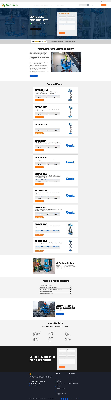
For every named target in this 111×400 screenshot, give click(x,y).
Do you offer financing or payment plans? (46, 291)
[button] (39, 41)
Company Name (70, 353)
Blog (71, 398)
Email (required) (70, 15)
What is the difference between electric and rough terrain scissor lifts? (51, 289)
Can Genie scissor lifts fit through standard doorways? (48, 287)
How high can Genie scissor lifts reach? (46, 285)
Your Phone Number (62, 353)
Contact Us (66, 268)
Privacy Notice (78, 398)
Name (60, 15)
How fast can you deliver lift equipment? (46, 293)
